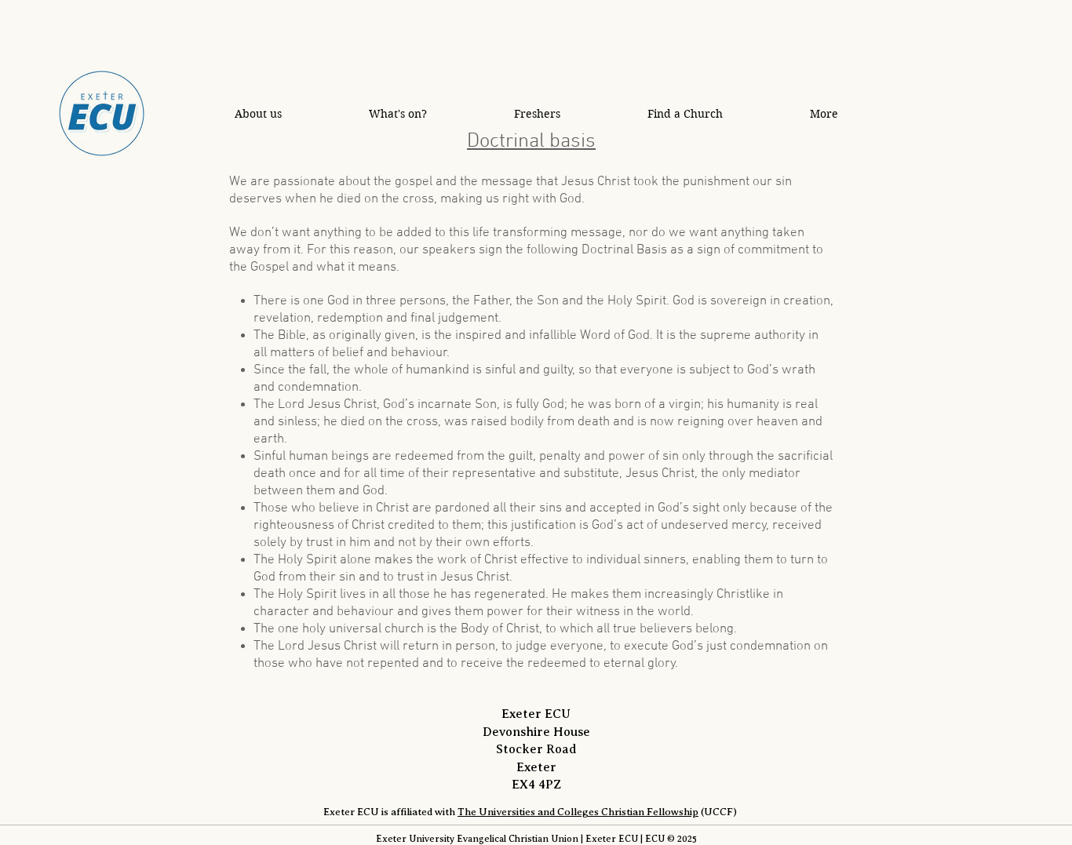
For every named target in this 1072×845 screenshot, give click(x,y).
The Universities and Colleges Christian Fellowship (578, 812)
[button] (258, 113)
